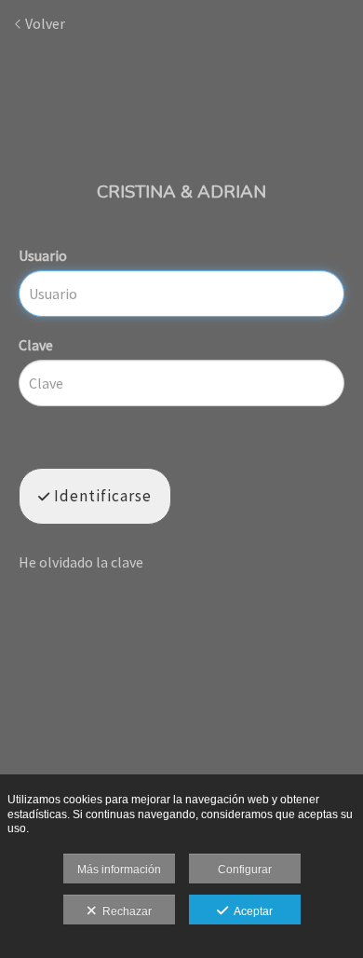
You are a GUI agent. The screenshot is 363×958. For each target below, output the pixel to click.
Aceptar (250, 911)
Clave (36, 344)
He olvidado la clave (81, 562)
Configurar (245, 869)
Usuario (43, 255)
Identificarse (101, 496)
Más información (119, 869)
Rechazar (124, 911)
